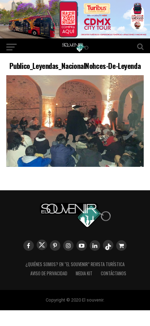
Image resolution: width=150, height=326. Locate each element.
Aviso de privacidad (48, 273)
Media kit (84, 273)
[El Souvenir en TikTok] (108, 245)
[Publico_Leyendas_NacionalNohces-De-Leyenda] (75, 165)
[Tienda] (121, 245)
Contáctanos (113, 273)
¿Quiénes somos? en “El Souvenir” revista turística (75, 264)
